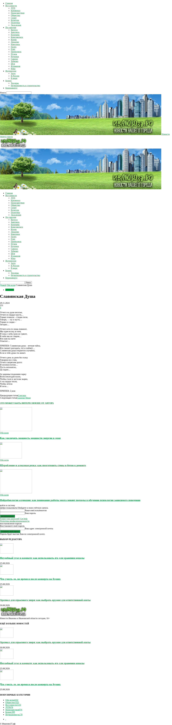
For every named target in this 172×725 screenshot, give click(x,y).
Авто (13, 73)
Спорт (14, 18)
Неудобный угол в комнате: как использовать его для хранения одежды (42, 558)
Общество (15, 15)
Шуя (13, 64)
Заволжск (15, 32)
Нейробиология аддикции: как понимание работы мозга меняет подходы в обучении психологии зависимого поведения (70, 500)
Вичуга (14, 30)
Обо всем (11, 285)
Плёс (13, 49)
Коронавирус (11, 88)
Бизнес (8, 81)
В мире (14, 78)
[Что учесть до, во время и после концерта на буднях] (6, 574)
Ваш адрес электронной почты (39, 528)
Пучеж (14, 54)
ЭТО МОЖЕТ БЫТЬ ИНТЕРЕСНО (17, 403)
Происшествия (17, 13)
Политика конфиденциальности (14, 521)
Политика (15, 23)
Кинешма (15, 35)
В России (15, 76)
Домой (3, 285)
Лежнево (15, 42)
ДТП (13, 8)
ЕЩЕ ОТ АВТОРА (44, 403)
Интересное (10, 71)
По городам (10, 27)
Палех (13, 47)
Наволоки (15, 44)
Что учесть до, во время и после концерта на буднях (30, 579)
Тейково (14, 61)
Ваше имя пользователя (35, 510)
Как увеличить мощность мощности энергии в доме (30, 438)
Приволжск (16, 52)
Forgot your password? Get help (13, 519)
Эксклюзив (16, 25)
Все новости (11, 6)
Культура (15, 20)
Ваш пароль (30, 513)
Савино (14, 59)
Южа (13, 68)
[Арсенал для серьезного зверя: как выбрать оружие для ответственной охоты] (6, 595)
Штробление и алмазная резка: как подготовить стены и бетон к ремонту (43, 465)
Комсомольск (17, 37)
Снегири (22, 395)
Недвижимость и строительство (25, 85)
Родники (15, 56)
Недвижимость (13, 714)
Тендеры (15, 83)
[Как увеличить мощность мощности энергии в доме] (16, 430)
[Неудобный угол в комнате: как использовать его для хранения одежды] (6, 553)
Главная (9, 3)
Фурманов (15, 66)
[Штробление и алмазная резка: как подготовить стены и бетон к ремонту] (11, 458)
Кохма (14, 39)
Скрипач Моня (24, 398)
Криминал (15, 10)
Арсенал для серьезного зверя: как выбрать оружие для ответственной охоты (45, 600)
